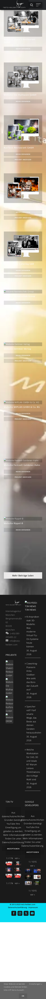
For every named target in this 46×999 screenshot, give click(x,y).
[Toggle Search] (31, 4)
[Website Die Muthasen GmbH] (9, 686)
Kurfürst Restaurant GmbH (19, 147)
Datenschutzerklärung (13, 842)
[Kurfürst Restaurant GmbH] (9, 704)
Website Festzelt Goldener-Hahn (22, 461)
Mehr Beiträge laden (23, 575)
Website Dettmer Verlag (22, 346)
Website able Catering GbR (19, 263)
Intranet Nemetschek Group (22, 293)
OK (23, 996)
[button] (17, 858)
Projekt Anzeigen (23, 159)
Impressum (33, 907)
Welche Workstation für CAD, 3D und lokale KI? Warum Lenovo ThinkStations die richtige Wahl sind (32, 764)
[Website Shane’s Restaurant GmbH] (9, 669)
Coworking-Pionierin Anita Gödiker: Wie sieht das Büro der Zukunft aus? (32, 676)
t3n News (30, 609)
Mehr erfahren (23, 49)
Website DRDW (12, 205)
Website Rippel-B (22, 520)
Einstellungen (35, 984)
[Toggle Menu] (38, 5)
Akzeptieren (13, 848)
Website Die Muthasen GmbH (20, 94)
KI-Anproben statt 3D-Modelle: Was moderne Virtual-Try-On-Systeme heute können (32, 631)
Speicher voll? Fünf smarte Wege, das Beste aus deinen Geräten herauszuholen (32, 719)
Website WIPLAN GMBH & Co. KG (22, 402)
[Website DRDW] (9, 718)
